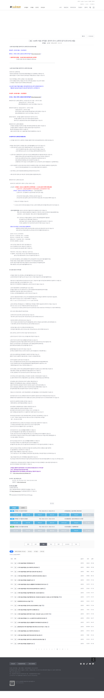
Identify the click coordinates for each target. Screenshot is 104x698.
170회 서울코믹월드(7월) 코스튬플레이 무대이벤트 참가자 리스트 (32, 584)
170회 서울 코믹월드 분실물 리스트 (25, 580)
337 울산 (36, 551)
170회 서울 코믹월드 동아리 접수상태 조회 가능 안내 (29, 635)
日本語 (89, 1)
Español (86, 1)
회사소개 (13, 663)
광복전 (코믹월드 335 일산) (20, 551)
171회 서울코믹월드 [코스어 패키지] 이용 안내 (27, 567)
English (82, 1)
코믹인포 (43, 7)
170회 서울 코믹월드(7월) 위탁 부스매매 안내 (27, 609)
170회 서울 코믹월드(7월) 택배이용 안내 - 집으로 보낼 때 (30, 592)
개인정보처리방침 (21, 663)
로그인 (87, 4)
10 (62, 649)
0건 (49, 43)
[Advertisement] (52, 23)
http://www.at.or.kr (36, 53)
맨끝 (68, 649)
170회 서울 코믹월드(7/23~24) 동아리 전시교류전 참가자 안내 (31, 618)
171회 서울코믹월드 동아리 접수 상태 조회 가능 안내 (29, 571)
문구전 (37, 7)
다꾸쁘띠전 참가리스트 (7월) (23, 601)
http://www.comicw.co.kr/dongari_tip (21, 473)
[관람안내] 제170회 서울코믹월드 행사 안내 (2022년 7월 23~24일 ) (32, 626)
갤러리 (86, 7)
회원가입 (82, 4)
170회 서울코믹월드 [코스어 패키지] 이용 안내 (27, 631)
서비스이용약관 (32, 663)
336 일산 (30, 551)
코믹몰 (31, 7)
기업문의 (80, 7)
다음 (65, 649)
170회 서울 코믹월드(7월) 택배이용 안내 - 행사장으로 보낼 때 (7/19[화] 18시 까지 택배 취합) (38, 597)
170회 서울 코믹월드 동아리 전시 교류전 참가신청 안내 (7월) (30, 639)
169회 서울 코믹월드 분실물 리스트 (25, 643)
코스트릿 (67, 544)
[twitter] (80, 663)
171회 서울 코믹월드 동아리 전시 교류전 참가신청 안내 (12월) (31, 575)
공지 (60, 7)
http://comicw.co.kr (21, 482)
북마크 (79, 1)
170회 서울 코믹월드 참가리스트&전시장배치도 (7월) (29, 605)
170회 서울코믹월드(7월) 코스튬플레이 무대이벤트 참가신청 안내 (32, 622)
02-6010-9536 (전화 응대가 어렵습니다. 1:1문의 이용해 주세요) (48, 670)
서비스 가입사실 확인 (19, 682)
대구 (59, 544)
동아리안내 (73, 7)
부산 (51, 544)
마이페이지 (92, 4)
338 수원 (42, 551)
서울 (43, 544)
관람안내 (66, 7)
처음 (36, 649)
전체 (28, 544)
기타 (76, 544)
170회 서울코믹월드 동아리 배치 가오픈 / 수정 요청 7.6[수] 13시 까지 (32, 614)
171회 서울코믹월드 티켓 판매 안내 (25, 563)
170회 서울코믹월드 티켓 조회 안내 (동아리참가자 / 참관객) (30, 588)
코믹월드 (26, 7)
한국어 (93, 1)
